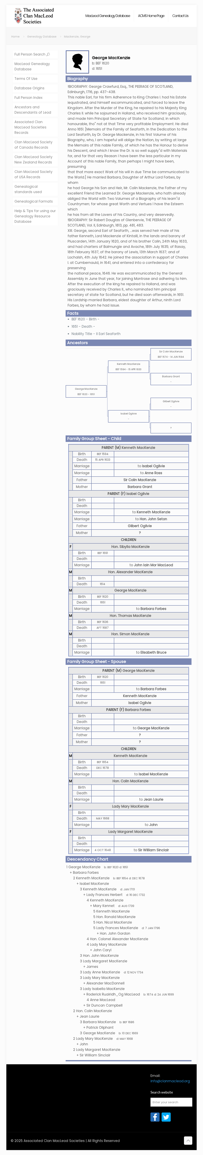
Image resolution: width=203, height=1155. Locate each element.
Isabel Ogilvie (137, 493)
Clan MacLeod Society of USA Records (33, 174)
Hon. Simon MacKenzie (130, 634)
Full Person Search (30, 54)
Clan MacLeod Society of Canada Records (33, 145)
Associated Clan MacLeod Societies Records (30, 127)
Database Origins (29, 88)
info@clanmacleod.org (170, 1081)
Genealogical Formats (33, 201)
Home (15, 37)
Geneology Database (41, 37)
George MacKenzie (130, 590)
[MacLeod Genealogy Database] (34, 14)
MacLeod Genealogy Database (32, 66)
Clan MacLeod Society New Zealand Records (33, 160)
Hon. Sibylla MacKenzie (130, 546)
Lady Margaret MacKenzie (130, 831)
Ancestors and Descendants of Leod (32, 110)
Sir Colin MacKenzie (140, 479)
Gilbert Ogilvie (140, 526)
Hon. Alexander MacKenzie (130, 572)
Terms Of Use (25, 78)
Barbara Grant (140, 486)
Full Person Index (28, 97)
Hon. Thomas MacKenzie (130, 615)
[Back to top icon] (188, 1140)
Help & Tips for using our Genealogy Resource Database (35, 216)
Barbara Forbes (138, 709)
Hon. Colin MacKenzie (130, 781)
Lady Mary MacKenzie (130, 806)
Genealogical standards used (28, 189)
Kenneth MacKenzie (138, 447)
